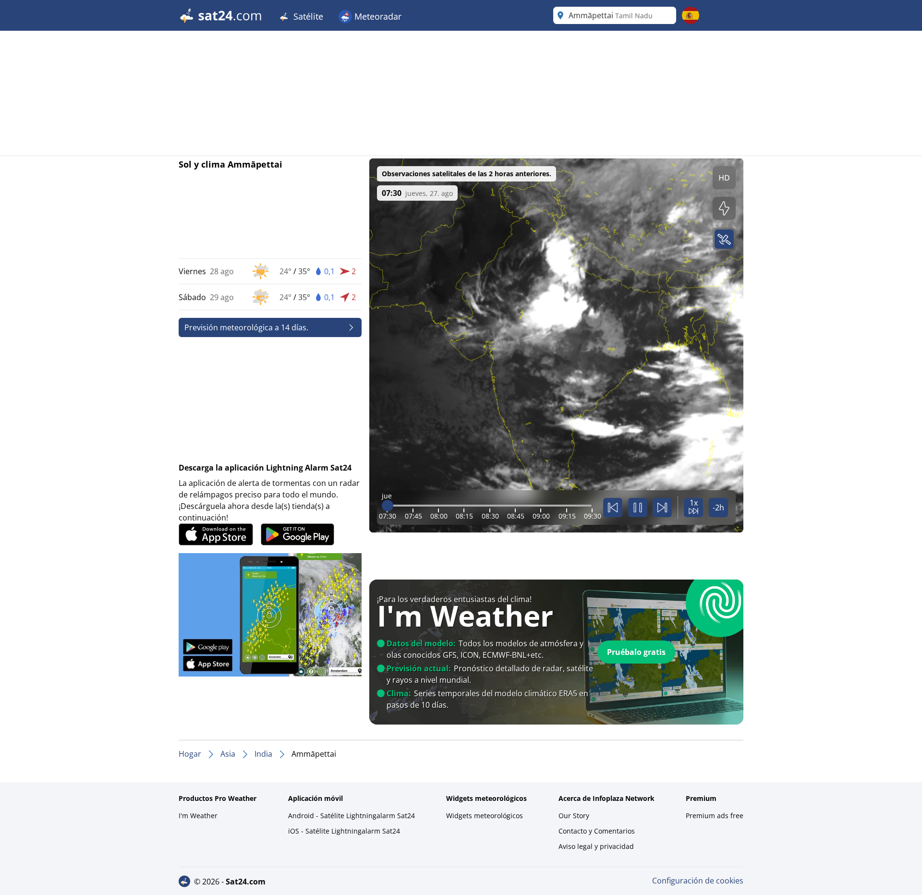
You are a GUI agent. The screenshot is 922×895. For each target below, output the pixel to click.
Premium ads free (714, 815)
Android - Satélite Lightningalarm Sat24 (351, 815)
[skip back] (612, 507)
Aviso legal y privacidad (596, 846)
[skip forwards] (662, 507)
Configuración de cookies (697, 880)
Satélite (307, 16)
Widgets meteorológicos (484, 815)
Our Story (573, 815)
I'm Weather (198, 815)
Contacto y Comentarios (596, 830)
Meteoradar (376, 16)
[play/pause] (637, 507)
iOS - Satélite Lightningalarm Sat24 (344, 830)
